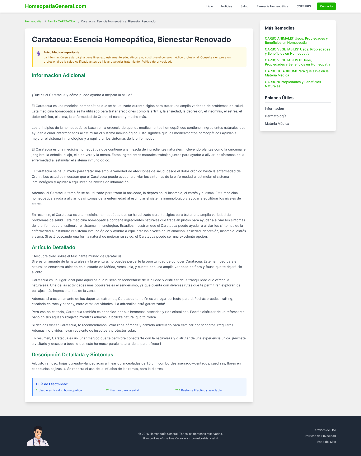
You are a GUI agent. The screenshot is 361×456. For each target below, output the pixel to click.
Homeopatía (33, 21)
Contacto (326, 6)
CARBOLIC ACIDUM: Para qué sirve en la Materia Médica (297, 73)
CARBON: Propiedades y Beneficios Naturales (293, 84)
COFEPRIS (304, 6)
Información (274, 108)
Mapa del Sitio (326, 441)
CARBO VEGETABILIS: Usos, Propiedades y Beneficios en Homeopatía (297, 51)
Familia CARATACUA (61, 21)
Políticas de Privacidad (320, 436)
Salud (244, 6)
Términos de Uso (324, 430)
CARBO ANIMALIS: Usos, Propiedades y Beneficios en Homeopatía (296, 40)
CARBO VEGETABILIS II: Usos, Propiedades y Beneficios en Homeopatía (297, 62)
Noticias (226, 6)
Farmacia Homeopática (272, 6)
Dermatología (275, 116)
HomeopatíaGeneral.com (55, 6)
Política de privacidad (156, 61)
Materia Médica (277, 123)
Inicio (209, 6)
